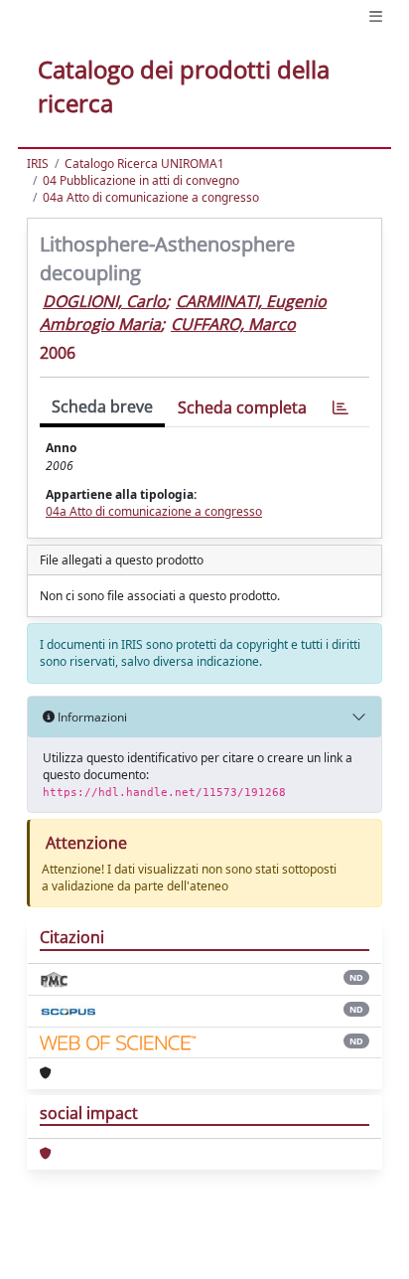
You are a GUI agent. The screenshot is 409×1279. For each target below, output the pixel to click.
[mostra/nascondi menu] (375, 16)
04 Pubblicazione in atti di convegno (141, 180)
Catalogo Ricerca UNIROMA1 (144, 163)
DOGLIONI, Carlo (104, 301)
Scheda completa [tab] (242, 407)
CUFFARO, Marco (233, 324)
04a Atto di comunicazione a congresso (151, 197)
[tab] (340, 408)
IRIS (38, 163)
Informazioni (91, 717)
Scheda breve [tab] (102, 406)
